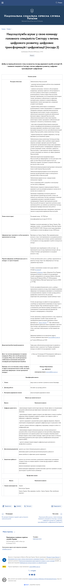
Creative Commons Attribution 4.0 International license (42, 579)
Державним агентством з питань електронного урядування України (26, 559)
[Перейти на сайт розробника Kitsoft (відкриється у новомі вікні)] (26, 584)
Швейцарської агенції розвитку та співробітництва (33, 562)
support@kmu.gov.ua (34, 566)
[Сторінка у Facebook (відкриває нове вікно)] (30, 575)
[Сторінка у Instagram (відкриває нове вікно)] (34, 575)
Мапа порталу (8, 532)
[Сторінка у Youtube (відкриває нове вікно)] (32, 575)
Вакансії (32, 55)
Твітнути (28, 506)
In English (33, 570)
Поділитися (8, 506)
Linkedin (19, 506)
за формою (40, 272)
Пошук (60, 2)
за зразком (37, 269)
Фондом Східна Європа (53, 557)
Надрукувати (57, 506)
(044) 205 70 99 (37, 539)
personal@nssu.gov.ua (54, 337)
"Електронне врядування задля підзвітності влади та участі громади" (37, 561)
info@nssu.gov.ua (6, 549)
